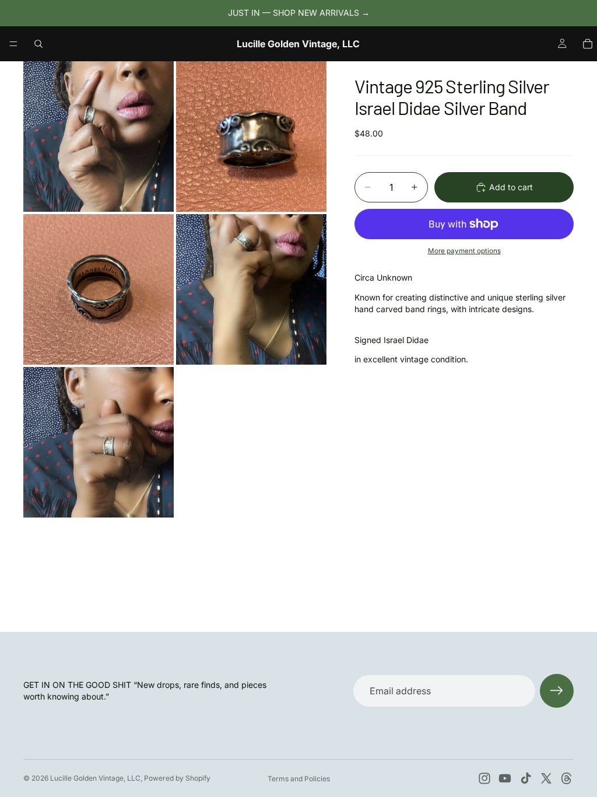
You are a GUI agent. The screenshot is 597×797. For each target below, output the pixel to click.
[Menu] (13, 43)
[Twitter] (546, 778)
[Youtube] (505, 778)
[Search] (38, 44)
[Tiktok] (526, 778)
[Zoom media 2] (251, 136)
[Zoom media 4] (251, 289)
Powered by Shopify (177, 778)
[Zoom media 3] (98, 289)
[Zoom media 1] (98, 136)
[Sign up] (557, 691)
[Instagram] (484, 778)
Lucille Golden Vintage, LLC (95, 778)
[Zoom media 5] (98, 442)
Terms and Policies (299, 778)
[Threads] (567, 778)
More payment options (464, 251)
